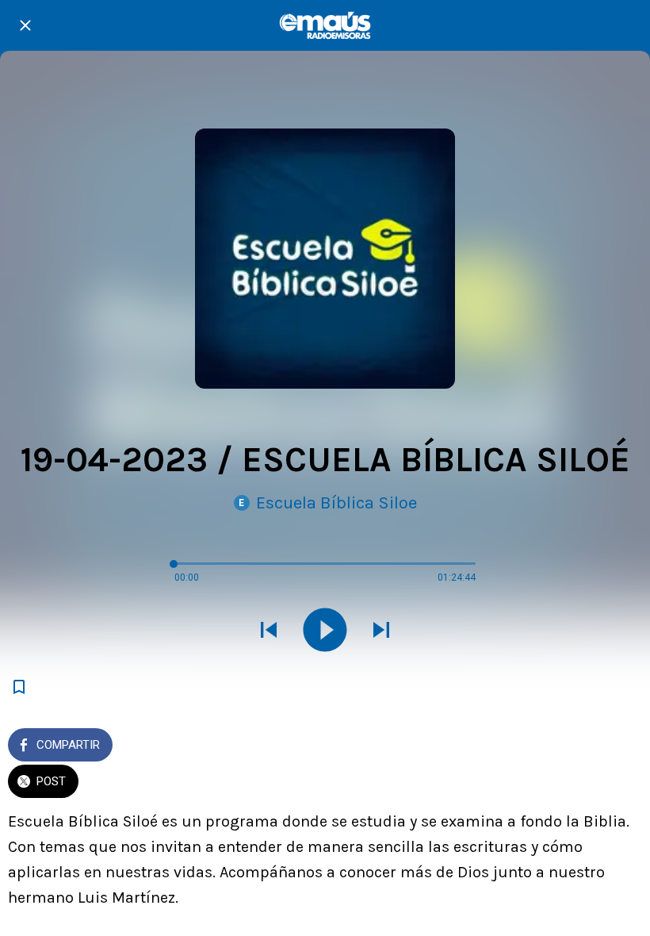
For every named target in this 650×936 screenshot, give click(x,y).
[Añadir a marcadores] (19, 687)
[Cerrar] (25, 25)
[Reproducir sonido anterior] (269, 631)
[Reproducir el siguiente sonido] (381, 631)
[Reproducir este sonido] (325, 631)
